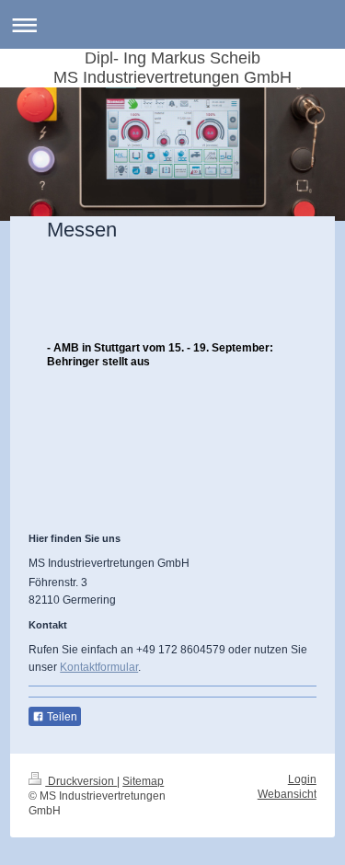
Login (302, 779)
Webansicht (287, 794)
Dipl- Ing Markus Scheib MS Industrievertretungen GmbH (172, 67)
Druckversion (81, 781)
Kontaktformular (99, 667)
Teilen (60, 716)
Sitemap (143, 781)
